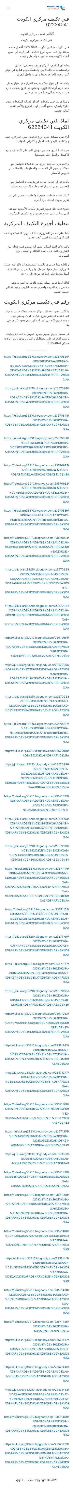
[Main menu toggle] (8, 8)
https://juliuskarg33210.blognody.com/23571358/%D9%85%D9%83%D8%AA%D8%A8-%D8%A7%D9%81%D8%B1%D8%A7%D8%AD (37, 1158)
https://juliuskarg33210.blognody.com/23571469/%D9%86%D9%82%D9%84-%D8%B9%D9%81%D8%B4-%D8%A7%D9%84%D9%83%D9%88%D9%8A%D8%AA (36, 1426)
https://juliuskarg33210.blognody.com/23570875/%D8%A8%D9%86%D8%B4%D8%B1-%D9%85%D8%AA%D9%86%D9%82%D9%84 (36, 470)
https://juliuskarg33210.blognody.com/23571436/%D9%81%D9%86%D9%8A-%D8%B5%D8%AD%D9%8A (36, 1326)
